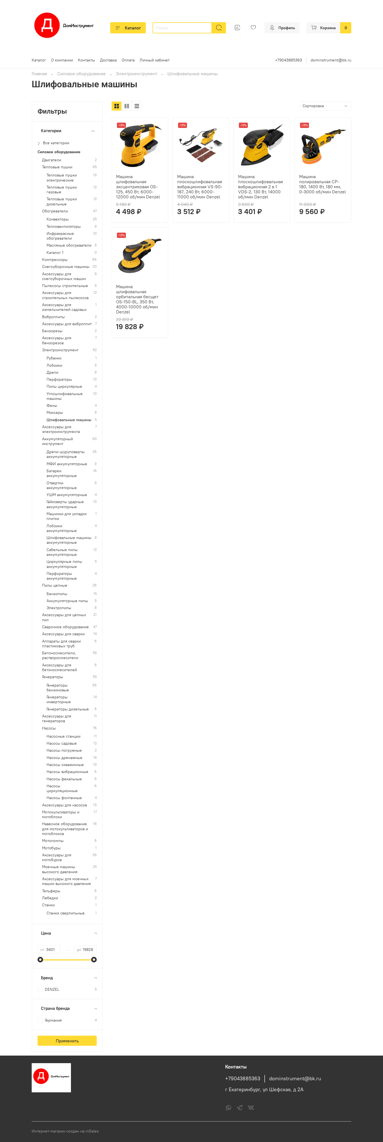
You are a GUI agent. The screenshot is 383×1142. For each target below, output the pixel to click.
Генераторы (52, 677)
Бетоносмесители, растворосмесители (60, 655)
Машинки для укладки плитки (67, 516)
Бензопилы (57, 593)
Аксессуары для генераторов (56, 718)
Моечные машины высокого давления (59, 869)
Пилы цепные (54, 585)
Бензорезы (52, 331)
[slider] (40, 959)
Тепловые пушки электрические (62, 177)
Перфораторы (59, 379)
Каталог (133, 28)
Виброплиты (53, 317)
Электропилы (59, 608)
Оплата (128, 60)
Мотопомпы (53, 840)
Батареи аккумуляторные (62, 473)
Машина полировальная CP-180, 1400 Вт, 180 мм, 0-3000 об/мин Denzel (322, 184)
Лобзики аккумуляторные (62, 528)
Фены (52, 405)
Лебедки (50, 898)
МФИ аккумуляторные (67, 464)
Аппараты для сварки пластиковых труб (61, 643)
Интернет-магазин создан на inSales (65, 1131)
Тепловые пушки (57, 167)
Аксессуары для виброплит (67, 324)
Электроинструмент (136, 73)
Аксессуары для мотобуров (56, 857)
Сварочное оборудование (65, 627)
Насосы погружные (64, 750)
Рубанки (54, 358)
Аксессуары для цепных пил (64, 617)
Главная (39, 73)
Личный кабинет (155, 60)
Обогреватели (55, 211)
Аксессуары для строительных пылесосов (65, 295)
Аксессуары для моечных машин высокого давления (66, 881)
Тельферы (51, 891)
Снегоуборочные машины (65, 266)
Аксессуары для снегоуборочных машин (64, 276)
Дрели (52, 372)
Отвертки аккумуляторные (62, 485)
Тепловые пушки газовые (62, 189)
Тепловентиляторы (64, 226)
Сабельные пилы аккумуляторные (62, 552)
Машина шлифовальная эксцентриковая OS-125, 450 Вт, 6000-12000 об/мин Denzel (138, 186)
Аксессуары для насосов (64, 805)
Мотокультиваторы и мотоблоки (60, 814)
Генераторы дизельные (68, 709)
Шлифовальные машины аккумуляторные (69, 540)
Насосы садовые (62, 743)
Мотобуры (51, 848)
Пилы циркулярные (64, 386)
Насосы (49, 728)
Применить (67, 1041)
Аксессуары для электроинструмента (61, 429)
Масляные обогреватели (69, 245)
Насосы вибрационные (67, 771)
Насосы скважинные (65, 764)
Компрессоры (55, 259)
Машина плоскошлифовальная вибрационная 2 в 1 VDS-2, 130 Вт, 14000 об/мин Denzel (260, 186)
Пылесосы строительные (65, 285)
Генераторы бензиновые (58, 687)
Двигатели (51, 160)
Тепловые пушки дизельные (62, 201)
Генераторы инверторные (59, 699)
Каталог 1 (55, 252)
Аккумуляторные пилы (67, 600)
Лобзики (54, 365)
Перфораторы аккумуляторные (62, 576)
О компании (62, 60)
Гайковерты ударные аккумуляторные (65, 504)
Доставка (108, 60)
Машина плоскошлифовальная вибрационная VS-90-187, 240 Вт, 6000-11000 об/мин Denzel (199, 186)
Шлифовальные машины (69, 420)
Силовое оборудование (81, 73)
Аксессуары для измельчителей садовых (64, 307)
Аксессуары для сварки (63, 634)
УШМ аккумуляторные (67, 494)
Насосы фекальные (64, 779)
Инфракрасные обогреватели (60, 236)
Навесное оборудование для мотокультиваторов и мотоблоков (65, 829)
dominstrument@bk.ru (331, 60)
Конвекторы (58, 219)
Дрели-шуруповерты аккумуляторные (66, 454)
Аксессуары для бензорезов (56, 340)
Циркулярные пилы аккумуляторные (64, 564)
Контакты (86, 60)
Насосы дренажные (64, 757)
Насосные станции (63, 736)
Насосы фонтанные (64, 797)
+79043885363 (288, 60)
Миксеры (55, 412)
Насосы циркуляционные (62, 788)
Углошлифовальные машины (65, 396)
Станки (48, 905)
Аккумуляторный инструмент (57, 441)
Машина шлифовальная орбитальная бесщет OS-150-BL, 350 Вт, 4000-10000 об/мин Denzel (137, 299)
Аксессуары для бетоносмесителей (59, 667)
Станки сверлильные (66, 913)
